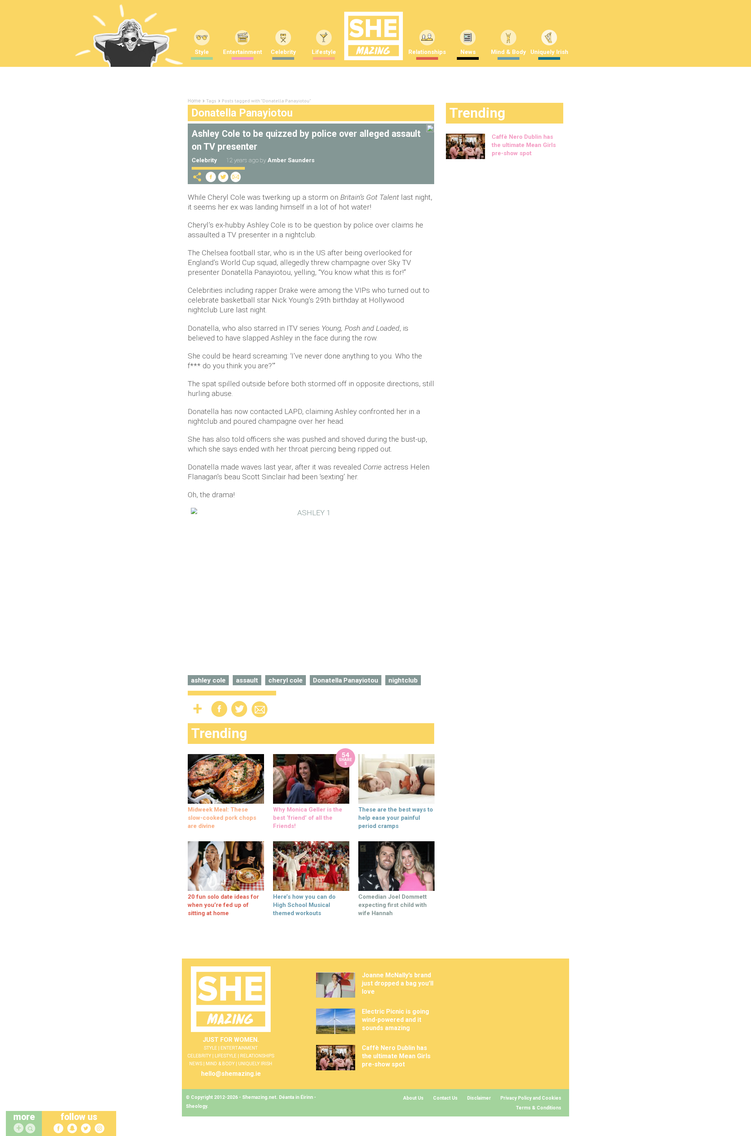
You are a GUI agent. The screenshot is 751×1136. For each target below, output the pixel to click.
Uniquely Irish (549, 52)
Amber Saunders (291, 160)
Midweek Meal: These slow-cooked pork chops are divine (222, 818)
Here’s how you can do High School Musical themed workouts (304, 905)
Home (194, 101)
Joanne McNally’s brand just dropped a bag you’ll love (397, 983)
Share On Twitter (223, 177)
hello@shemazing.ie (231, 1073)
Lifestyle (324, 52)
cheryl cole (285, 680)
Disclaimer (479, 1098)
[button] (31, 1128)
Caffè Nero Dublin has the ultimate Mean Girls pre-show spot (524, 145)
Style (202, 52)
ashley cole (208, 680)
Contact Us (445, 1098)
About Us (413, 1098)
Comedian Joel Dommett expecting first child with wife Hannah (392, 905)
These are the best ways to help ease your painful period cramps (395, 818)
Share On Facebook (210, 177)
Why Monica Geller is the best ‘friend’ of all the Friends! (307, 818)
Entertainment (242, 52)
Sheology (196, 1106)
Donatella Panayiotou (345, 680)
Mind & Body (508, 52)
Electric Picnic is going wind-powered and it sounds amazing (395, 1020)
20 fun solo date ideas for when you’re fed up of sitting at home (223, 905)
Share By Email (235, 177)
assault (247, 680)
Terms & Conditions (538, 1108)
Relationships (427, 52)
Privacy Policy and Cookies (530, 1098)
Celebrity (283, 52)
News (468, 52)
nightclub (403, 680)
